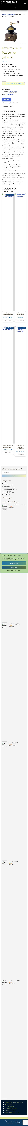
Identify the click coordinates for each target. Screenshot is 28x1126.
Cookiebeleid (10, 570)
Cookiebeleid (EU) (12, 1112)
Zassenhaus (9, 94)
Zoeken (14, 475)
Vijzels (5, 483)
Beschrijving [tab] (6, 99)
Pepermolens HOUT (8, 486)
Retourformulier (11, 1108)
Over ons (8, 1104)
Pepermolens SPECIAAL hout (10, 489)
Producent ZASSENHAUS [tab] (11, 103)
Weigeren (14, 567)
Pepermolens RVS (7, 491)
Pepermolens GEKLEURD (9, 488)
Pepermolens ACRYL (8, 485)
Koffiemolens (11, 14)
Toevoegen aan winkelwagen (13, 83)
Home (4, 14)
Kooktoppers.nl (11, 1123)
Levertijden (9, 1106)
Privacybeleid (17, 570)
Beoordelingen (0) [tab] (8, 106)
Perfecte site (14, 563)
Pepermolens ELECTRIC (9, 492)
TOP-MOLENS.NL (9, 2)
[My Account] (19, 8)
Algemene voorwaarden (14, 1102)
